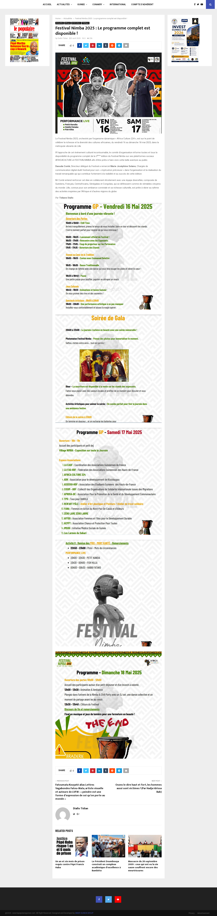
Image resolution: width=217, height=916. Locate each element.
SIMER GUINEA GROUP (84, 913)
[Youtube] (202, 4)
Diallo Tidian (63, 38)
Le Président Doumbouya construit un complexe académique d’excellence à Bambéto (106, 866)
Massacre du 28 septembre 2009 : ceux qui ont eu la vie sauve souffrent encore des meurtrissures (143, 866)
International (118, 4)
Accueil (47, 4)
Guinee (81, 4)
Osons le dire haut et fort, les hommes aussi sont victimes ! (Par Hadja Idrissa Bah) (138, 788)
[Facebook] (195, 4)
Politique (86, 23)
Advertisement (203, 913)
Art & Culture (76, 23)
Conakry (97, 4)
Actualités (63, 4)
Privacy (192, 913)
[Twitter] (199, 4)
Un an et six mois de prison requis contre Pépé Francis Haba (69, 864)
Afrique (67, 23)
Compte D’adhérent (142, 4)
